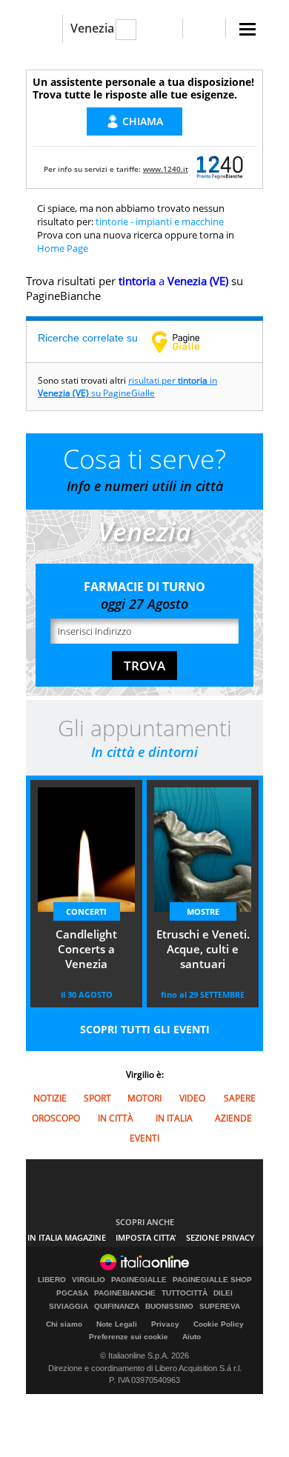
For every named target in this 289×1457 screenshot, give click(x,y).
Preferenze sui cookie (128, 1337)
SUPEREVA (219, 1306)
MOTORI (144, 1098)
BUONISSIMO (169, 1306)
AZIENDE (233, 1118)
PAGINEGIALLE (139, 1280)
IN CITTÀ (115, 1118)
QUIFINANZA (116, 1306)
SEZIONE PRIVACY (220, 1237)
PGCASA (72, 1293)
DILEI (223, 1293)
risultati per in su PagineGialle (127, 386)
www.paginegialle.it (187, 341)
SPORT (97, 1098)
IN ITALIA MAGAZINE (66, 1237)
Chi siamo (64, 1324)
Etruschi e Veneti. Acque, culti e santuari (203, 949)
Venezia (92, 28)
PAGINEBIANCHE (125, 1293)
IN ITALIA (174, 1118)
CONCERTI (86, 911)
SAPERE (240, 1098)
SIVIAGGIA (68, 1306)
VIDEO (192, 1098)
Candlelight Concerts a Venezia (86, 949)
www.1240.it (165, 169)
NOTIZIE (50, 1098)
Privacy (165, 1324)
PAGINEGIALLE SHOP (212, 1280)
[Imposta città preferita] (44, 28)
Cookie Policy (218, 1324)
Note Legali (116, 1324)
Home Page (62, 248)
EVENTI (144, 1138)
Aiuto (191, 1337)
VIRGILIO (88, 1280)
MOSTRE (203, 911)
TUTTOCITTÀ (184, 1293)
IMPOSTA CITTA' (146, 1237)
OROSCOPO (56, 1118)
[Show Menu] (247, 29)
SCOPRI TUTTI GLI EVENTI (145, 1029)
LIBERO (52, 1280)
